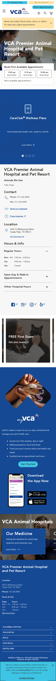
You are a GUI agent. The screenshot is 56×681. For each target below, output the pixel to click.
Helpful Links (8, 649)
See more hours (8, 613)
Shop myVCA (8, 643)
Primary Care (16, 3)
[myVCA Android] (38, 494)
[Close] (53, 665)
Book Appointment (43, 7)
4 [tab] (33, 156)
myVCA (5, 638)
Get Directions (19, 237)
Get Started (28, 464)
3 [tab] (30, 156)
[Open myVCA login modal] (39, 13)
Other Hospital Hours (17, 287)
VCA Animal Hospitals (12, 627)
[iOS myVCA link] (38, 502)
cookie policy (24, 670)
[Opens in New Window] (14, 304)
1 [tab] (23, 156)
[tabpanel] (28, 126)
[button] (51, 23)
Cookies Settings (26, 678)
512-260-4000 (23, 197)
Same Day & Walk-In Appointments (16, 276)
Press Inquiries (18, 216)
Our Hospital (8, 632)
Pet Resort (43, 3)
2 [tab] (26, 156)
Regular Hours (12, 251)
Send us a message (18, 209)
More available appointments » (17, 81)
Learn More (27, 145)
